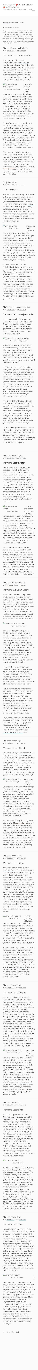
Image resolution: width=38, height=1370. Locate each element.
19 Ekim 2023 (10, 1105)
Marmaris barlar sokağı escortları (16, 307)
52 (12, 1332)
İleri (17, 1332)
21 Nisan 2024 (10, 185)
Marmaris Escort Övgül (12, 740)
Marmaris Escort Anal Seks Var (15, 48)
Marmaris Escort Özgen (12, 455)
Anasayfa (6, 23)
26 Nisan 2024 (10, 51)
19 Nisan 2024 (10, 309)
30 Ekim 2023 (10, 743)
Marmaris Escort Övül (12, 1217)
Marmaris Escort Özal (12, 1102)
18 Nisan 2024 (10, 458)
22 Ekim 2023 (10, 988)
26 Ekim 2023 (10, 858)
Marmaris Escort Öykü (12, 855)
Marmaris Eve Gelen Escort (14, 582)
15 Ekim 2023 (10, 1219)
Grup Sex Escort (10, 182)
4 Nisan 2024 (10, 585)
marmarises (22, 51)
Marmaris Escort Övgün (12, 985)
